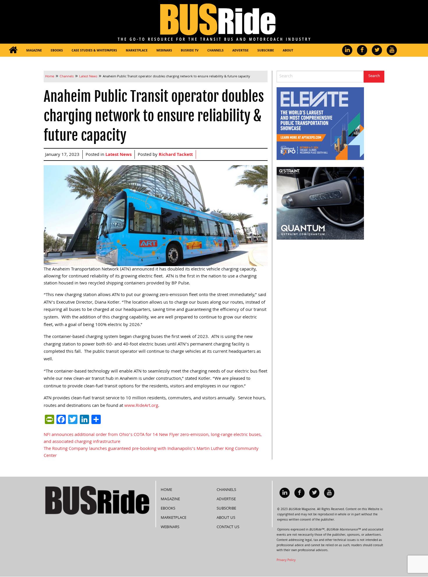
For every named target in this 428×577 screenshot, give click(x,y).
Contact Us (228, 527)
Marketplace (137, 51)
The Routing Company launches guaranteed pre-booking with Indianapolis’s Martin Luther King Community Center (151, 452)
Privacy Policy (286, 560)
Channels (215, 51)
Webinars (164, 51)
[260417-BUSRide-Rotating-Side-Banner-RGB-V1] (320, 203)
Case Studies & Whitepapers (94, 51)
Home (166, 490)
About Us (226, 518)
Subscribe (265, 51)
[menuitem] (13, 50)
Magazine (34, 51)
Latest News (118, 155)
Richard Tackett (176, 155)
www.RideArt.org (141, 406)
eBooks (57, 51)
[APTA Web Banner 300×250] (320, 124)
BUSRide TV (190, 51)
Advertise (240, 51)
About (288, 51)
